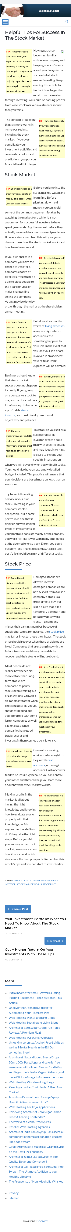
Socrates (42, 1221)
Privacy (14, 1193)
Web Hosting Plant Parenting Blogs (32, 1017)
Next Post (53, 940)
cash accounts (21, 880)
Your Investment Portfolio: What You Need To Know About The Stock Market (35, 923)
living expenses (55, 326)
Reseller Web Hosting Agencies (29, 1127)
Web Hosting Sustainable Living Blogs (33, 1022)
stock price (56, 631)
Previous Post (19, 908)
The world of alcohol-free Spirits (30, 1121)
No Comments (13, 933)
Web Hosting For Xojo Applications (32, 1107)
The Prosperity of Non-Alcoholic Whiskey (36, 1181)
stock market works (29, 884)
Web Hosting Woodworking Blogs (31, 1082)
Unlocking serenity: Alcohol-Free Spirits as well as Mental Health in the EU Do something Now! (36, 1047)
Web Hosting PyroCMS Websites (31, 1037)
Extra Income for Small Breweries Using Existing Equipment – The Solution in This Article (35, 997)
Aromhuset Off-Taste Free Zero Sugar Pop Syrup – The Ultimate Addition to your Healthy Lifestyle (36, 1171)
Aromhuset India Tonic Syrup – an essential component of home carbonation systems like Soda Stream (36, 1136)
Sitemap (14, 1198)
